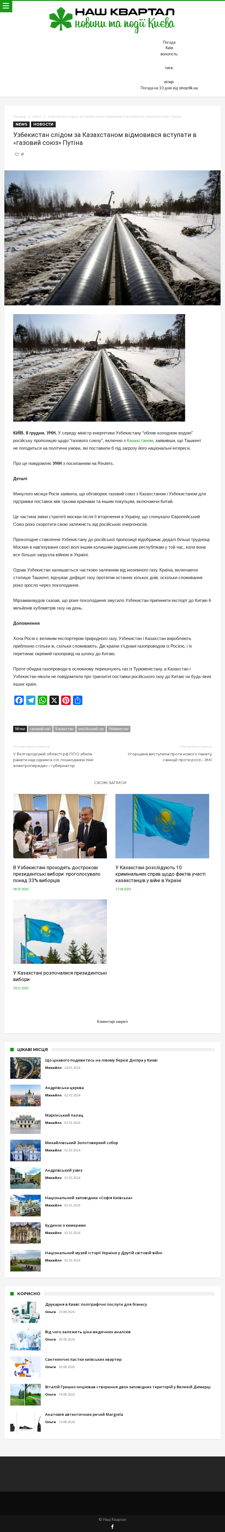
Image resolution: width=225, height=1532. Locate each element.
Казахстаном (139, 440)
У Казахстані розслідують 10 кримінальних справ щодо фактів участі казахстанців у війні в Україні (160, 874)
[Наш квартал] (112, 6)
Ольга (50, 1312)
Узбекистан (118, 728)
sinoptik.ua (188, 87)
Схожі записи (110, 782)
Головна (19, 116)
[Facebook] (112, 1527)
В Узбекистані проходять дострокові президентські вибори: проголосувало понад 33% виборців (56, 874)
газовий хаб (40, 728)
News (37, 116)
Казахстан (64, 728)
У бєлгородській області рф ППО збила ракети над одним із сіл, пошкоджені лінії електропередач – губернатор (53, 756)
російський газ (91, 728)
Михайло (53, 1067)
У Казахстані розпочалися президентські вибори (60, 976)
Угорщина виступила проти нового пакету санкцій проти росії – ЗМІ (170, 753)
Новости (43, 124)
